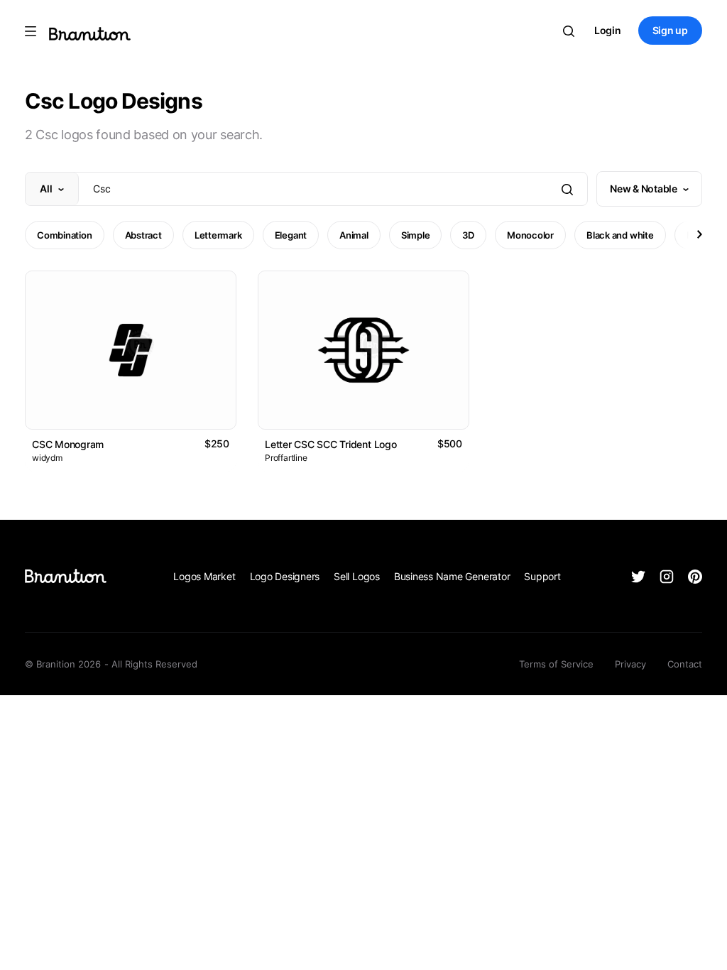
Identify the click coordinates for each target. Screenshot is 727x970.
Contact (684, 664)
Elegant (291, 235)
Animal (353, 235)
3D (468, 235)
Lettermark (218, 235)
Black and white (620, 235)
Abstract (143, 235)
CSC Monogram (68, 444)
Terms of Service (556, 664)
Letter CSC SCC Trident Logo (331, 444)
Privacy (630, 664)
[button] (698, 234)
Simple (415, 235)
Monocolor (530, 235)
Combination (64, 235)
